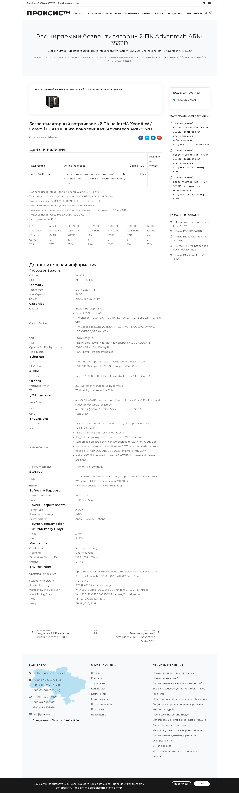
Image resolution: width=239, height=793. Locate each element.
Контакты (94, 13)
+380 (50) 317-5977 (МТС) (47, 685)
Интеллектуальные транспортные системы (178, 730)
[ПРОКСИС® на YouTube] (209, 3)
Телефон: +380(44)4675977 (41, 3)
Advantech (53, 137)
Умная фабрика (162, 745)
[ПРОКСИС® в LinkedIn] (203, 3)
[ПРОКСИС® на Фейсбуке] (198, 3)
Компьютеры (98, 688)
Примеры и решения (138, 13)
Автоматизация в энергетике (170, 725)
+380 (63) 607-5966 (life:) (46, 690)
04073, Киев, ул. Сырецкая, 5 (50, 673)
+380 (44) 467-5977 (46, 697)
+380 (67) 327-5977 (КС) (47, 679)
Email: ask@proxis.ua (68, 3)
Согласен (201, 784)
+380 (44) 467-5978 (44, 707)
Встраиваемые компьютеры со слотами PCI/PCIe (134, 57)
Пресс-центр (194, 13)
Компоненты (98, 693)
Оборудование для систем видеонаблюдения (180, 699)
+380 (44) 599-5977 (44, 702)
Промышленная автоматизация (171, 714)
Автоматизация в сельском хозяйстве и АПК (178, 683)
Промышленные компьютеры (87, 57)
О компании (113, 13)
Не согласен (181, 784)
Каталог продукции (168, 13)
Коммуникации (100, 699)
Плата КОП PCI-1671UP (189, 231)
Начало (79, 13)
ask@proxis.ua (42, 714)
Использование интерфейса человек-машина (179, 719)
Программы (98, 709)
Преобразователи (101, 704)
